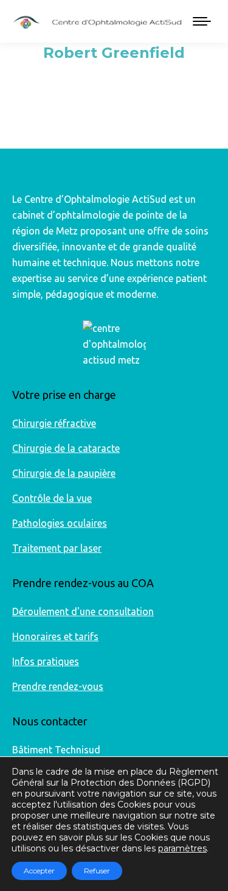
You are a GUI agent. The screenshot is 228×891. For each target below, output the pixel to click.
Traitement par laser (57, 548)
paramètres (182, 848)
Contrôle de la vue (52, 498)
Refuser (97, 870)
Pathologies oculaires (59, 523)
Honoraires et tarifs (55, 636)
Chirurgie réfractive (54, 423)
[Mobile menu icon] (202, 21)
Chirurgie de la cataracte (66, 448)
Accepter (39, 870)
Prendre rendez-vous (57, 686)
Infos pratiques (45, 661)
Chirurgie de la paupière (64, 473)
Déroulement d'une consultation (83, 611)
